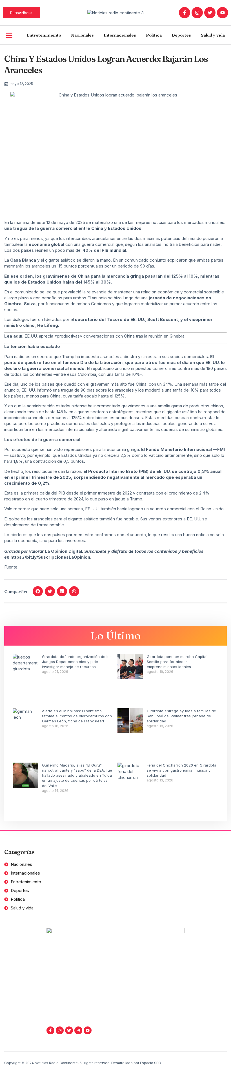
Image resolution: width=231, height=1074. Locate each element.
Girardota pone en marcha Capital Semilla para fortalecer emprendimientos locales (177, 661)
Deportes (181, 35)
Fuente (10, 567)
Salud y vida (213, 35)
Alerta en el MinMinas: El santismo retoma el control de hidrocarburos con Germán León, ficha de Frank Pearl (77, 716)
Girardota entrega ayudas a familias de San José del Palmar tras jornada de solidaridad (181, 716)
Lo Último (115, 635)
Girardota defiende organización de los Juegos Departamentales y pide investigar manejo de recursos (77, 661)
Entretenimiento (44, 35)
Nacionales (82, 35)
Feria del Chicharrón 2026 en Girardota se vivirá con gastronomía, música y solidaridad (181, 770)
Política (154, 35)
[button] (38, 591)
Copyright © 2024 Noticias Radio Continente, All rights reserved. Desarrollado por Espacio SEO (82, 1063)
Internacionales (120, 35)
